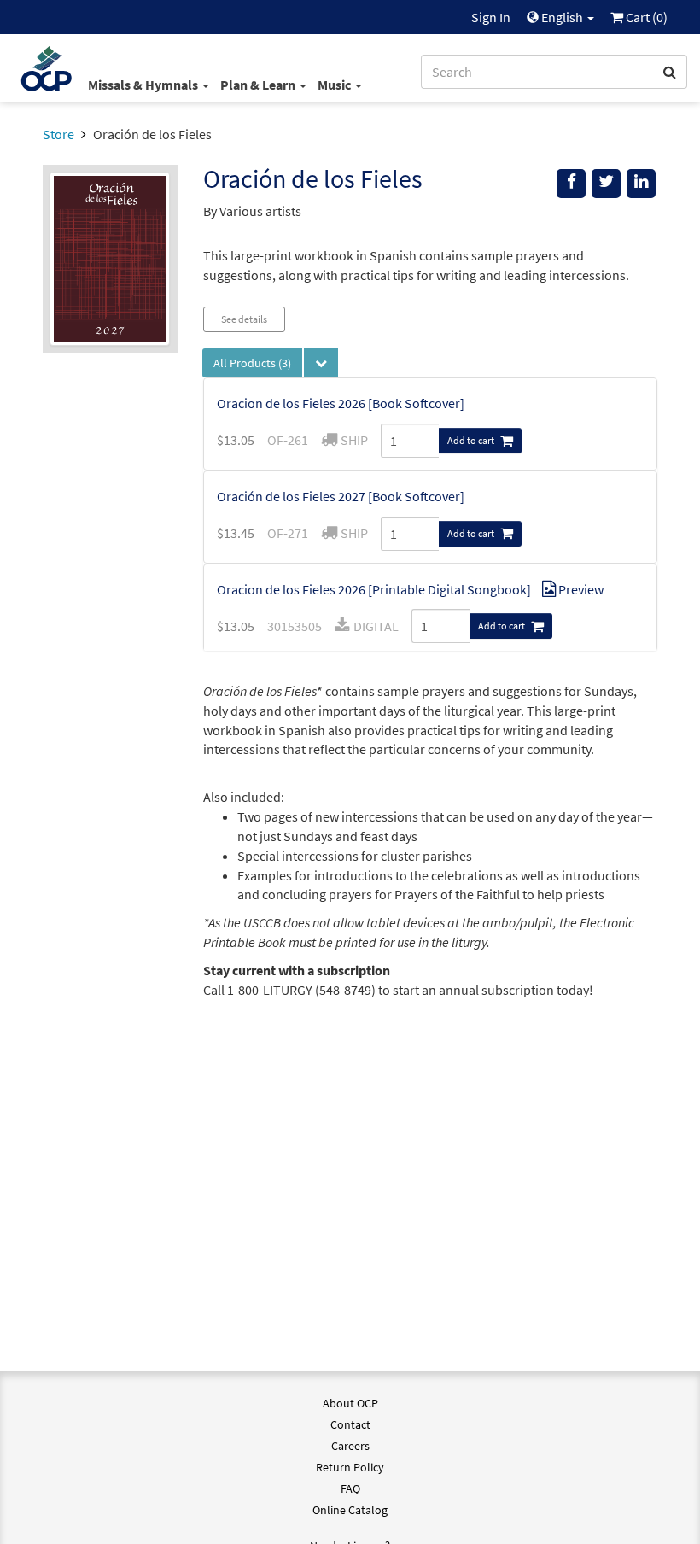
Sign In (490, 17)
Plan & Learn (259, 84)
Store (58, 134)
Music (335, 84)
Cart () (645, 17)
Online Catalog (350, 1510)
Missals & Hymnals (144, 84)
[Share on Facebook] (571, 183)
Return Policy (350, 1467)
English (562, 17)
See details (244, 319)
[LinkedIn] (641, 183)
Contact (350, 1424)
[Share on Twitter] (606, 183)
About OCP (350, 1403)
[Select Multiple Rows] (321, 362)
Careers (350, 1445)
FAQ (350, 1488)
